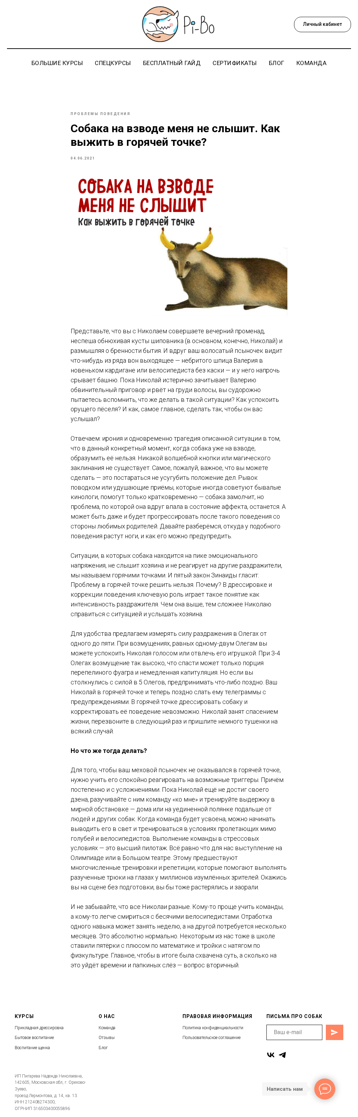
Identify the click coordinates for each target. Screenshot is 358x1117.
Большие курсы (57, 62)
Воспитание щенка (32, 1047)
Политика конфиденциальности (212, 1027)
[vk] (270, 1055)
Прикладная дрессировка (39, 1027)
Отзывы (107, 1037)
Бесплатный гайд (172, 62)
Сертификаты (235, 62)
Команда (311, 62)
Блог (277, 62)
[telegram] (282, 1055)
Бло (102, 1047)
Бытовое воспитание (34, 1037)
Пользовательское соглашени (210, 1037)
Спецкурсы (113, 62)
